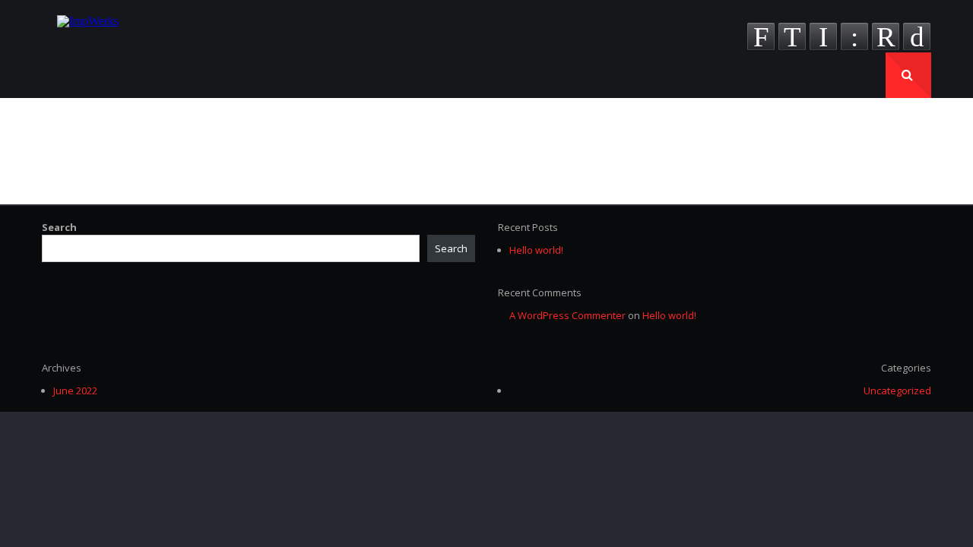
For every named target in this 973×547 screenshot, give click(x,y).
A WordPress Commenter (567, 315)
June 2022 (75, 390)
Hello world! (536, 250)
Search (59, 227)
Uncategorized (897, 390)
